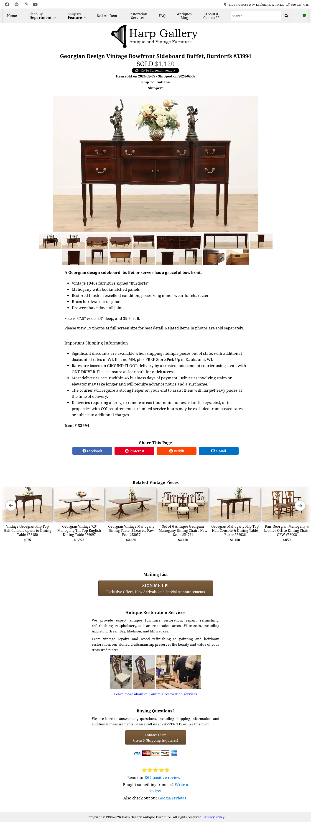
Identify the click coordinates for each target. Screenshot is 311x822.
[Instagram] (25, 4)
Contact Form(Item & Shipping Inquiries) (155, 737)
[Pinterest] (16, 4)
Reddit (178, 451)
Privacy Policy (213, 817)
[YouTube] (35, 4)
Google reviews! (173, 798)
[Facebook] (7, 4)
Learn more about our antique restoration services (155, 694)
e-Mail (220, 451)
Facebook (94, 451)
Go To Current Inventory (158, 70)
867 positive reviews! (164, 777)
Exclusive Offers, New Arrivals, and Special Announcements (155, 588)
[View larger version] (155, 163)
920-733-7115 (300, 5)
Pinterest (136, 451)
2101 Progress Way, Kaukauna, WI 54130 (256, 5)
